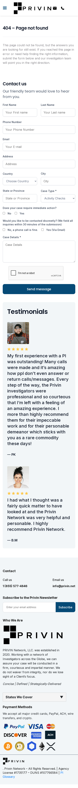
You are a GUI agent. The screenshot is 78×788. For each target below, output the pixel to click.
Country (8, 173)
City (43, 173)
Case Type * (49, 190)
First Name (9, 104)
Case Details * (12, 237)
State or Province (13, 190)
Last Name (47, 104)
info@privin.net (64, 586)
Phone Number (12, 122)
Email (6, 139)
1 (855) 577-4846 (15, 586)
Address (8, 156)
